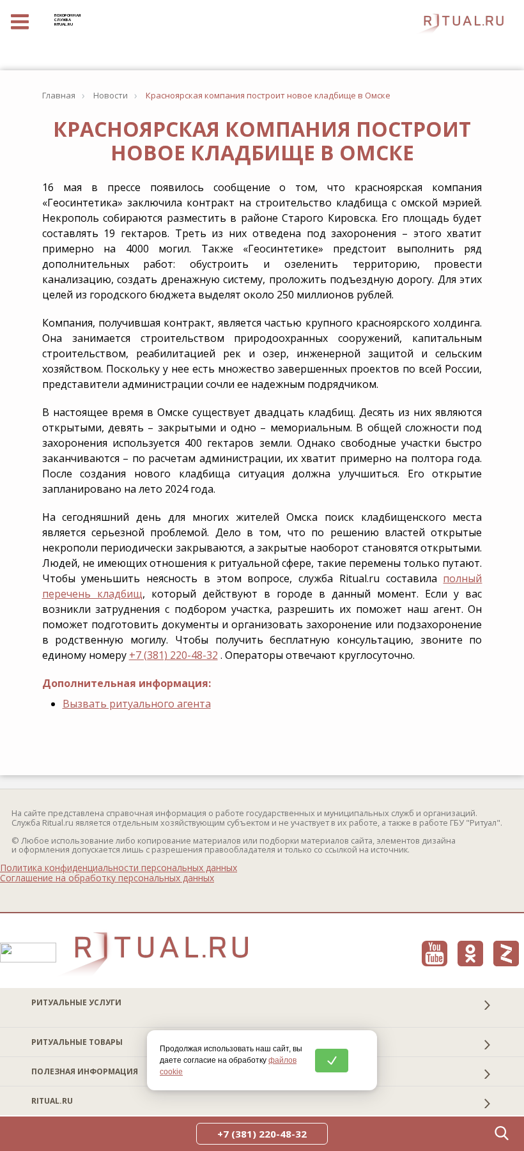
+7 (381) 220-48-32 (173, 655)
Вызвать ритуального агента (137, 704)
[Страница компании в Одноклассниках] (470, 953)
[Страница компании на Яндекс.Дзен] (506, 953)
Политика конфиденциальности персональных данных (118, 868)
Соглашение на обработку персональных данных (107, 878)
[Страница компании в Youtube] (434, 953)
